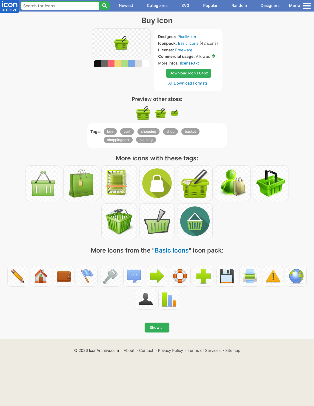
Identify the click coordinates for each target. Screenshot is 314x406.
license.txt (189, 63)
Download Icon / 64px (188, 73)
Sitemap (232, 350)
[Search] (104, 5)
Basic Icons (188, 43)
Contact (146, 350)
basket (190, 131)
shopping (148, 131)
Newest (126, 5)
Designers (270, 5)
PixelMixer (186, 36)
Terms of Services (204, 350)
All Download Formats (188, 83)
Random (239, 5)
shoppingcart (118, 140)
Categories (157, 5)
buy (110, 131)
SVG (185, 5)
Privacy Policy (170, 350)
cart (127, 131)
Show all (157, 327)
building (146, 140)
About (129, 350)
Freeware (183, 50)
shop (170, 131)
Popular (210, 5)
